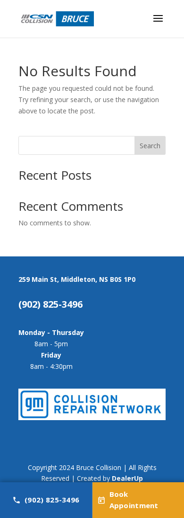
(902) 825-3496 (52, 499)
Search (150, 145)
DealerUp (127, 478)
